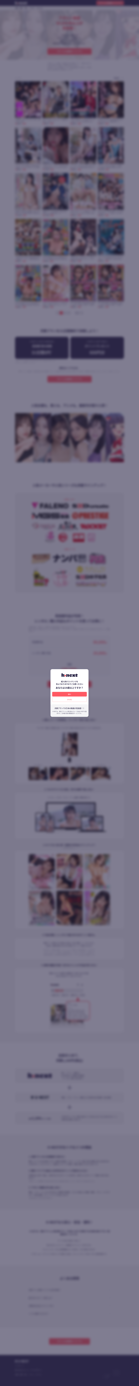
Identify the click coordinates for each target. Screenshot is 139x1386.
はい (69, 694)
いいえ (69, 699)
